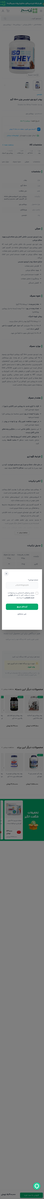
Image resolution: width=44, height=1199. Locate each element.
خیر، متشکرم (22, 614)
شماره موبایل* (33, 580)
